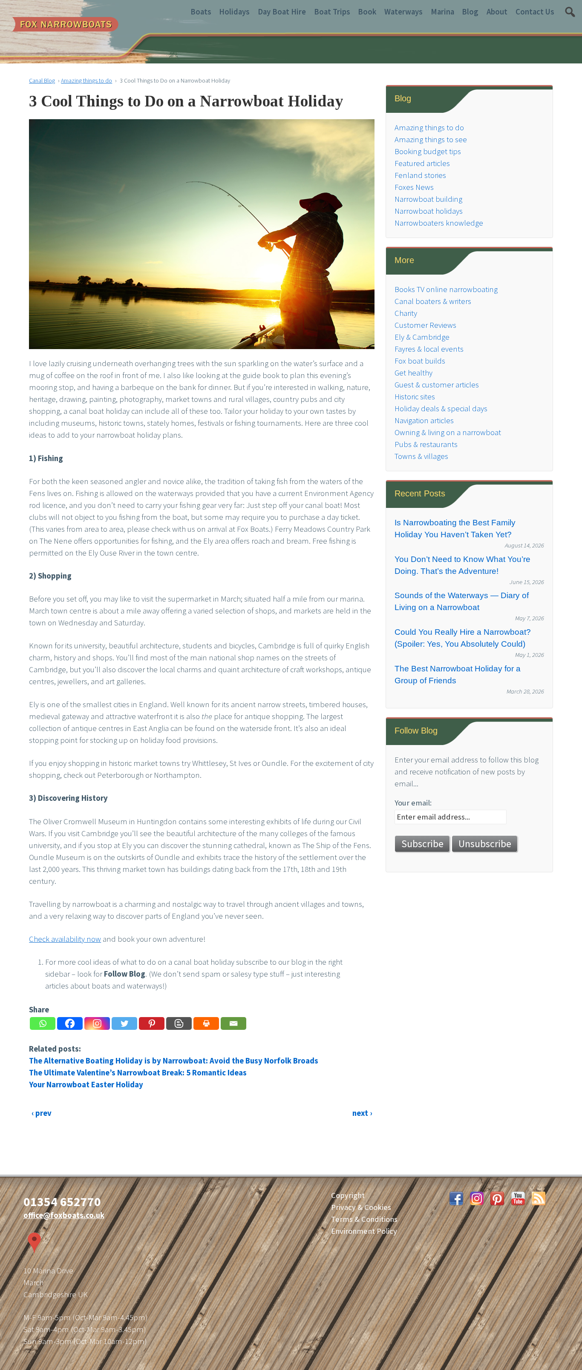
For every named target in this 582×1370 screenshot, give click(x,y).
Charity (406, 313)
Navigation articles (424, 420)
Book (367, 12)
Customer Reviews (425, 325)
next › (362, 1113)
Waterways (403, 12)
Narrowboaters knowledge (439, 223)
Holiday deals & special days (441, 408)
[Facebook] (70, 1023)
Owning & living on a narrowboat (448, 432)
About (497, 12)
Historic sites (415, 396)
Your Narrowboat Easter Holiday (86, 1084)
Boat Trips (332, 12)
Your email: (413, 803)
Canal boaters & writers (433, 301)
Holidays (234, 12)
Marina (442, 12)
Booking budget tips (428, 151)
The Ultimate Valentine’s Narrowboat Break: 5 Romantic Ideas (138, 1073)
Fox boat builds (420, 361)
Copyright (348, 1195)
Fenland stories (420, 175)
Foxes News (414, 187)
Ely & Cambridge (422, 337)
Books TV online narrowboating (446, 289)
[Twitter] (124, 1023)
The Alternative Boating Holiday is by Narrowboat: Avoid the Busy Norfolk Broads (173, 1061)
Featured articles (422, 163)
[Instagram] (97, 1023)
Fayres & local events (429, 349)
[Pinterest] (151, 1023)
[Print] (206, 1023)
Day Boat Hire (282, 12)
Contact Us (535, 12)
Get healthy (413, 373)
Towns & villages (421, 456)
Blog (470, 12)
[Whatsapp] (42, 1023)
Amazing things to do (86, 80)
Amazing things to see (431, 139)
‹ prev (42, 1113)
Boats (200, 12)
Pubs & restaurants (426, 444)
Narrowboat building (428, 199)
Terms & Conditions (364, 1219)
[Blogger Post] (179, 1023)
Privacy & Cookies (361, 1207)
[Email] (233, 1023)
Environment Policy (364, 1231)
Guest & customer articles (437, 385)
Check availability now (65, 939)
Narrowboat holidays (429, 211)
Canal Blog (42, 80)
